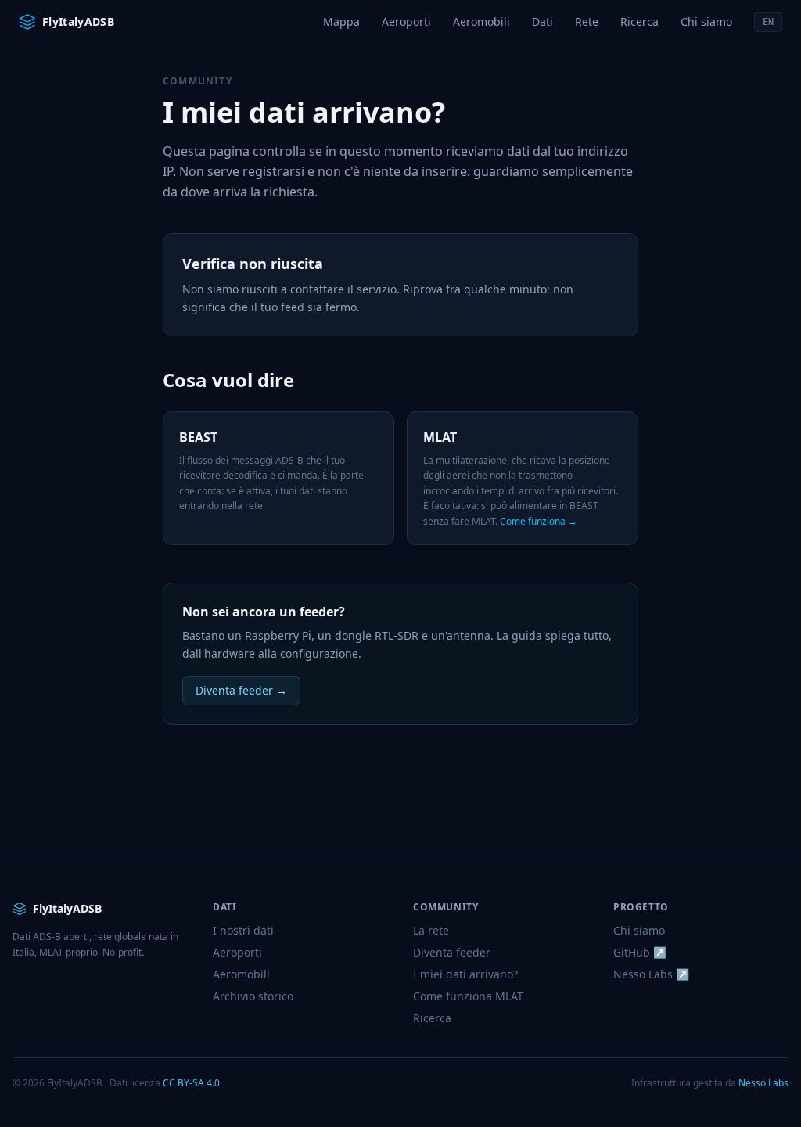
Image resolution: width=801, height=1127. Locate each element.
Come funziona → (538, 521)
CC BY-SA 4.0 (191, 1082)
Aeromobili (481, 21)
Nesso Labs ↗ (651, 974)
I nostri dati (243, 930)
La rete (431, 930)
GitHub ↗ (639, 952)
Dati (542, 21)
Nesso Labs (763, 1082)
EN (768, 21)
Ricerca (639, 21)
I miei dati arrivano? (465, 974)
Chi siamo (706, 21)
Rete (586, 21)
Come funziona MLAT (468, 996)
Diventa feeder (451, 952)
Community (197, 81)
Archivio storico (253, 996)
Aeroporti (406, 21)
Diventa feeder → (241, 690)
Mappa (341, 21)
